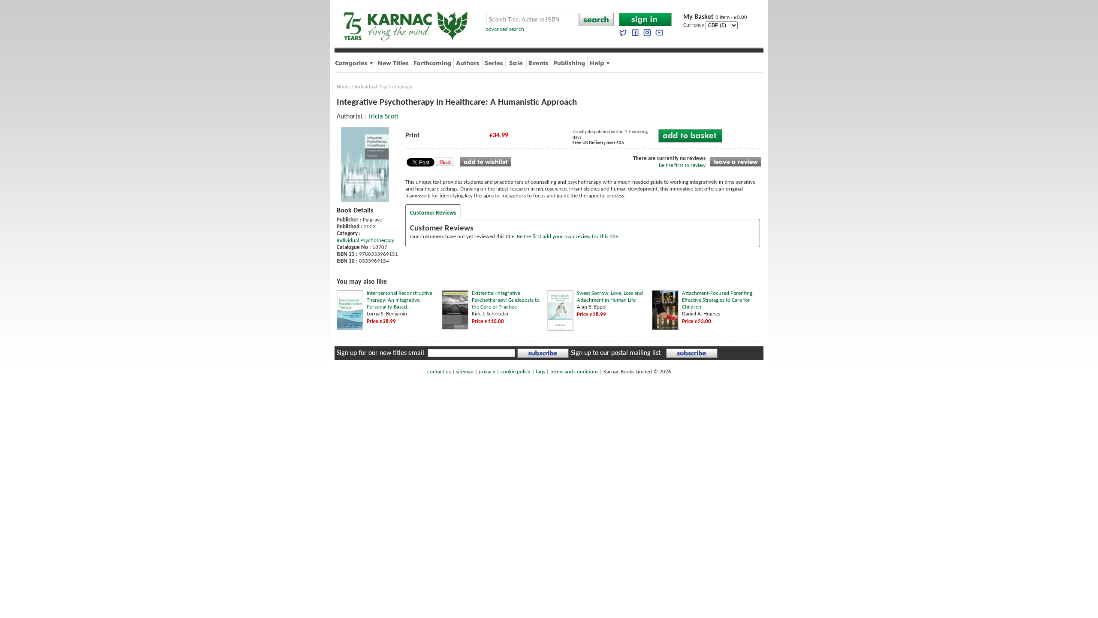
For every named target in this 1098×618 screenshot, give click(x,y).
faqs (540, 372)
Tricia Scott (383, 116)
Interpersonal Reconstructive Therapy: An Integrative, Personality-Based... (399, 300)
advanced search (505, 29)
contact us (439, 372)
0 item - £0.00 (715, 17)
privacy (487, 372)
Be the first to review (682, 165)
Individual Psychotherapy (383, 87)
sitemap (465, 372)
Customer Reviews (433, 213)
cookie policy (516, 372)
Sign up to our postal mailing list (616, 353)
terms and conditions (574, 372)
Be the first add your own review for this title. (568, 236)
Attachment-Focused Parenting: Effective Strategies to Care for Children (718, 300)
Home (343, 87)
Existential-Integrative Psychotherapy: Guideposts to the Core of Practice (506, 300)
